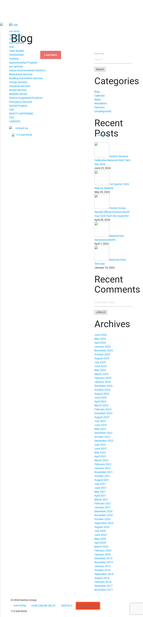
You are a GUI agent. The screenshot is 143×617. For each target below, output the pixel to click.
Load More (50, 54)
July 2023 (100, 421)
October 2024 (102, 389)
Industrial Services (19, 86)
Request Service (88, 605)
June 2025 (100, 366)
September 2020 (103, 523)
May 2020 (100, 538)
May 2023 (100, 428)
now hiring (20, 605)
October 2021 (102, 476)
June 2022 (100, 448)
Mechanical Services (20, 74)
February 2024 (102, 409)
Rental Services (18, 90)
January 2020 (102, 554)
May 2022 (100, 452)
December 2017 (103, 585)
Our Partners (16, 42)
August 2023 (101, 417)
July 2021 (100, 483)
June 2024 (100, 397)
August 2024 (101, 393)
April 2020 (100, 542)
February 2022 (102, 464)
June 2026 (100, 334)
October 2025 (102, 354)
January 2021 (102, 507)
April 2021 (100, 495)
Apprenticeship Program (23, 62)
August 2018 (101, 577)
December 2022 (103, 432)
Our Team (14, 39)
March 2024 (101, 405)
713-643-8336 (24, 134)
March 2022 (101, 460)
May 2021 (100, 491)
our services (16, 66)
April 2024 (100, 401)
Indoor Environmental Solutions (27, 70)
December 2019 (103, 558)
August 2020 (101, 526)
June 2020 (100, 534)
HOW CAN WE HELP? (43, 605)
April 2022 (100, 456)
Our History (15, 35)
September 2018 (103, 574)
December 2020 (103, 511)
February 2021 (102, 503)
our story (14, 31)
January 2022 (102, 468)
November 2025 (103, 350)
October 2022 (102, 436)
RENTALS (66, 605)
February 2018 (102, 581)
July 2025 (100, 362)
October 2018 (102, 570)
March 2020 (101, 546)
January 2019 (102, 566)
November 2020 (103, 515)
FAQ (11, 117)
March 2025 (101, 374)
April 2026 (100, 342)
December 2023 (103, 413)
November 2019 (103, 562)
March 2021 (101, 499)
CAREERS (14, 121)
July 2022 (100, 444)
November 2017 (103, 589)
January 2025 (102, 381)
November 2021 (103, 472)
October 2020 (102, 519)
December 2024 (103, 385)
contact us (21, 128)
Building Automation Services (26, 78)
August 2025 (101, 358)
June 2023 (100, 425)
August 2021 (101, 479)
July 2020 (100, 530)
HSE (11, 46)
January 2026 (102, 346)
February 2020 (102, 550)
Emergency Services (20, 101)
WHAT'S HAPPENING (21, 113)
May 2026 (100, 338)
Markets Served (18, 93)
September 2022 (103, 440)
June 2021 (100, 487)
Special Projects (18, 105)
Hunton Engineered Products (25, 97)
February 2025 (102, 377)
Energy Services (18, 82)
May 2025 (100, 370)
